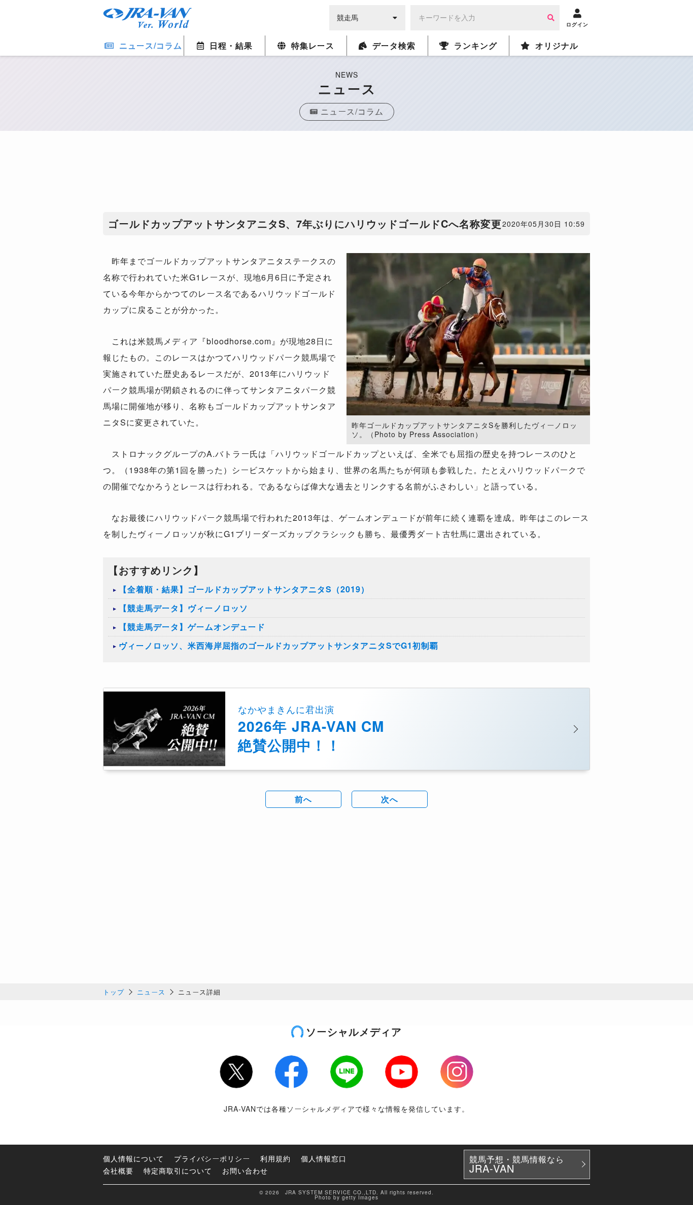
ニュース (151, 991)
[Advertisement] (346, 174)
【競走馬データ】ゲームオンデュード (192, 626)
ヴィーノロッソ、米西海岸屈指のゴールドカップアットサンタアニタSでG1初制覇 (278, 645)
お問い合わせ (245, 1170)
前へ (303, 799)
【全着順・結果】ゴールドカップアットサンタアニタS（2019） (244, 589)
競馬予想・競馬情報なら (516, 1164)
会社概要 (118, 1170)
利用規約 (275, 1158)
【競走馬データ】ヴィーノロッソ (183, 608)
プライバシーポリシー (212, 1158)
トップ (113, 991)
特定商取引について (178, 1170)
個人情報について (133, 1158)
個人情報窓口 (323, 1158)
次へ (389, 799)
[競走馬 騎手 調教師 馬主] (367, 17)
